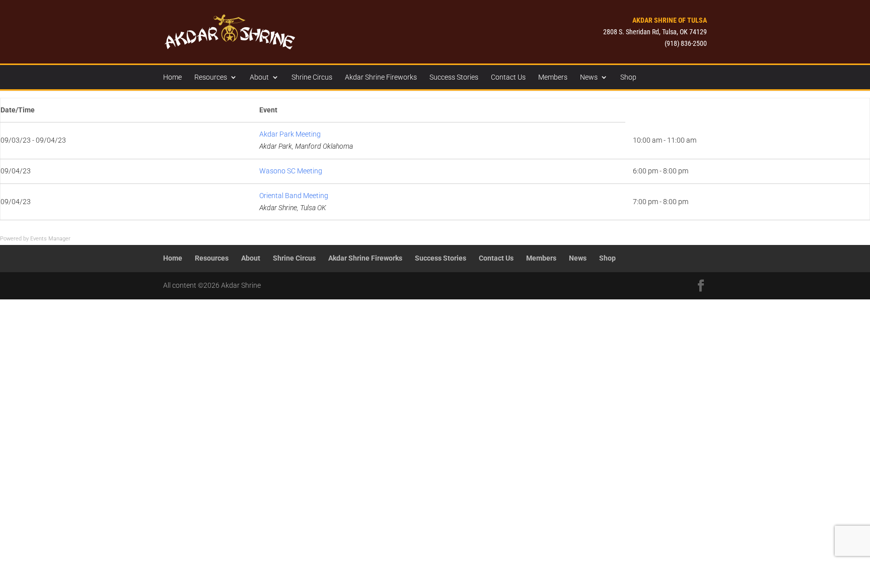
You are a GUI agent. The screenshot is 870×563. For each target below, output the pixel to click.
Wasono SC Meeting (290, 171)
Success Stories (453, 77)
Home (172, 77)
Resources (210, 77)
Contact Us (508, 77)
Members (552, 77)
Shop (628, 77)
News (589, 77)
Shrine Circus (312, 77)
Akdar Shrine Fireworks (381, 77)
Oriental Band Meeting (293, 196)
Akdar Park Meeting (290, 134)
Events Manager (50, 238)
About (259, 77)
